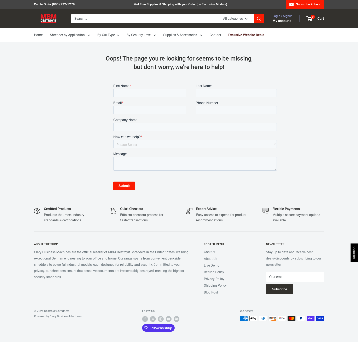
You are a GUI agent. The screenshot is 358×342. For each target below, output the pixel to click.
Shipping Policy (215, 285)
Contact (215, 35)
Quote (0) (354, 253)
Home (38, 35)
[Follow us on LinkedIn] (176, 319)
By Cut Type (106, 35)
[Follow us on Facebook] (145, 319)
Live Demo (211, 265)
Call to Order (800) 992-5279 (54, 4)
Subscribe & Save (308, 4)
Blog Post (211, 292)
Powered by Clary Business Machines (58, 316)
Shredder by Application (68, 35)
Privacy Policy (214, 279)
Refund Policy (214, 272)
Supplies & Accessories (180, 35)
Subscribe (279, 289)
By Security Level (139, 35)
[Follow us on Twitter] (153, 319)
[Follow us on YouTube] (169, 319)
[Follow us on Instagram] (161, 319)
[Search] (259, 18)
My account (281, 21)
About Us (210, 259)
